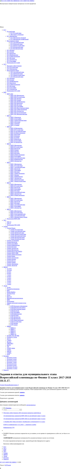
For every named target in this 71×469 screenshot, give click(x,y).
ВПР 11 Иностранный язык (18, 120)
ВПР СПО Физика (15, 98)
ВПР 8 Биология (15, 148)
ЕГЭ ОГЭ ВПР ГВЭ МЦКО (26, 0)
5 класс (9, 278)
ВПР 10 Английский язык (18, 131)
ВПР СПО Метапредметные (18, 114)
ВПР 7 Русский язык (16, 165)
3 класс (9, 281)
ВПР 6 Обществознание (17, 195)
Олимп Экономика (12, 264)
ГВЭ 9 (9, 223)
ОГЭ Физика (11, 78)
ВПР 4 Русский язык (16, 212)
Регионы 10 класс (12, 367)
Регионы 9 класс (12, 365)
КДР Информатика (16, 314)
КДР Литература (15, 317)
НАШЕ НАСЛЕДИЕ (13, 335)
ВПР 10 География (15, 140)
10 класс (9, 270)
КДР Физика (14, 323)
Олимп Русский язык (16, 229)
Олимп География (12, 243)
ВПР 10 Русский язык (16, 130)
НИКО (9, 326)
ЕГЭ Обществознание (13, 56)
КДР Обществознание (16, 320)
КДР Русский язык (15, 321)
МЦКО (5, 267)
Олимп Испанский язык (17, 237)
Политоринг (10, 301)
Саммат (9, 340)
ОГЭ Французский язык (17, 75)
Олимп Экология (12, 265)
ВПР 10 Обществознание (17, 133)
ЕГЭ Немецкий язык (16, 44)
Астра (8, 287)
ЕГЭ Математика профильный (19, 39)
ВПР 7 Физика (14, 175)
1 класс (9, 284)
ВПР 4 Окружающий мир (18, 214)
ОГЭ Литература (12, 89)
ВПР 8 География (15, 156)
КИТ (8, 290)
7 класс (9, 275)
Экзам (5, 285)
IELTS (9, 345)
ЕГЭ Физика (10, 50)
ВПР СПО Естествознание (18, 112)
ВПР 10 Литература (16, 142)
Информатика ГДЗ (8, 427)
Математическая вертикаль (15, 298)
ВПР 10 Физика (15, 136)
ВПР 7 (9, 162)
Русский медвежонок (13, 289)
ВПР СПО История (16, 105)
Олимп (5, 226)
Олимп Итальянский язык (18, 236)
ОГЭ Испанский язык (16, 76)
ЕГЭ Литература (12, 59)
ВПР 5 (9, 197)
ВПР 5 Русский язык (16, 200)
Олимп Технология (12, 257)
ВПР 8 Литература (15, 161)
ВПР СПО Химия (15, 100)
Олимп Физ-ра (11, 261)
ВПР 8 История (15, 153)
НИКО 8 (12, 331)
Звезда (9, 339)
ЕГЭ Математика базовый (18, 37)
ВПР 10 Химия (14, 137)
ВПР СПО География (16, 106)
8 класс (9, 273)
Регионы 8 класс (12, 363)
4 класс (9, 279)
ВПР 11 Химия (14, 125)
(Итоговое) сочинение (17, 34)
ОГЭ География (11, 87)
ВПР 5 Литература (15, 208)
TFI (8, 346)
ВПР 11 (9, 115)
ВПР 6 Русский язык (16, 186)
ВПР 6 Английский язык (17, 192)
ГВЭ (4, 220)
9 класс (9, 271)
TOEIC (9, 349)
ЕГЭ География (11, 61)
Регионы (6, 356)
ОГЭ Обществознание (13, 84)
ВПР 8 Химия (14, 150)
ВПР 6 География (15, 189)
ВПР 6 (9, 183)
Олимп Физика (11, 259)
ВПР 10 (9, 126)
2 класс (9, 282)
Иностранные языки (13, 41)
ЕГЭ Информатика (12, 55)
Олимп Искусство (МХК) (14, 251)
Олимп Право (11, 256)
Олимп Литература (12, 248)
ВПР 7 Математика (16, 164)
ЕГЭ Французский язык (17, 45)
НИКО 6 (12, 328)
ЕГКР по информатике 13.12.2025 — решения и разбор (19, 424)
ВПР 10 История (15, 134)
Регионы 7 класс (12, 362)
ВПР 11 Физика (15, 123)
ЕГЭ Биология (11, 53)
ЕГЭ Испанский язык (16, 47)
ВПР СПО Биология (16, 103)
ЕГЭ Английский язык (17, 42)
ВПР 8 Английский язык (17, 158)
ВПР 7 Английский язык (17, 167)
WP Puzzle (8, 465)
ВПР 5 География (15, 206)
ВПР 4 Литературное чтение (18, 217)
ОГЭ (4, 64)
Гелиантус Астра (12, 337)
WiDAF (9, 351)
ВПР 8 (9, 144)
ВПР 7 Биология (15, 169)
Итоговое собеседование (14, 66)
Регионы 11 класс (12, 368)
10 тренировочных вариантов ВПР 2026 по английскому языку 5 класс (24, 415)
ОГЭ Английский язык (17, 72)
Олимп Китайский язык (17, 239)
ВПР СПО (10, 94)
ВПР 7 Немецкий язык (17, 179)
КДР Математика (15, 318)
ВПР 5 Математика (16, 198)
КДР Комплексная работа (17, 307)
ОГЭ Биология (11, 83)
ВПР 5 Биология (15, 201)
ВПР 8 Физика (14, 151)
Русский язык (11, 31)
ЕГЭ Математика (12, 36)
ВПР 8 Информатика (16, 159)
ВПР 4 (9, 209)
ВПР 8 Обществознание (17, 154)
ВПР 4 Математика (16, 211)
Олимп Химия (11, 262)
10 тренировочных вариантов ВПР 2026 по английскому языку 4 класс (24, 418)
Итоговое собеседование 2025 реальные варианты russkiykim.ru (22, 413)
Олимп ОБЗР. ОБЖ (12, 253)
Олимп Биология (12, 242)
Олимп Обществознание (14, 254)
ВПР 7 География (15, 170)
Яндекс (9, 342)
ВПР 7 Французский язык (18, 181)
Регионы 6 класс (12, 360)
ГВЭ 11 (9, 222)
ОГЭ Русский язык (12, 67)
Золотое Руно (11, 293)
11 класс (9, 268)
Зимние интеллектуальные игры (16, 303)
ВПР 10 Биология (15, 139)
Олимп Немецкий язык (17, 232)
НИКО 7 (12, 329)
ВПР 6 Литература (15, 193)
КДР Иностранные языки (17, 309)
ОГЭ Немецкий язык (16, 73)
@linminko (8, 408)
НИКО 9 (12, 332)
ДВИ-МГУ (10, 343)
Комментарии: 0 (14, 385)
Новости (6, 370)
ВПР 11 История (15, 122)
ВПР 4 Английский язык (17, 215)
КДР (8, 304)
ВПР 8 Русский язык (16, 147)
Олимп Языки (11, 228)
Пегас (8, 295)
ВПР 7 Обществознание (17, 173)
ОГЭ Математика (12, 69)
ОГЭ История (11, 86)
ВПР (4, 92)
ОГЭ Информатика (12, 81)
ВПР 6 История (15, 190)
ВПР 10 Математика (16, 128)
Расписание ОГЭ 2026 (13, 91)
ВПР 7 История (15, 172)
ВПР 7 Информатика (16, 176)
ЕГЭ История (11, 58)
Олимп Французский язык (18, 234)
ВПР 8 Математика (16, 145)
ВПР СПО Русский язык (17, 97)
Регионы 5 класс (12, 359)
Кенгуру (9, 296)
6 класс (9, 276)
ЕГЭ (4, 30)
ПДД (8, 354)
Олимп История (11, 246)
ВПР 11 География (15, 119)
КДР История (14, 315)
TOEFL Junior (11, 348)
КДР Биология (14, 310)
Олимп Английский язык (17, 231)
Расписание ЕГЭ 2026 (13, 62)
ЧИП (8, 300)
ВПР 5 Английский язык (17, 204)
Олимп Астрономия (13, 240)
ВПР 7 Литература (15, 178)
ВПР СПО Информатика (17, 101)
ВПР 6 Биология (15, 187)
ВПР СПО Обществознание (18, 109)
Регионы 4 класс (12, 357)
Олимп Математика (13, 250)
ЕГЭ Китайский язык (16, 48)
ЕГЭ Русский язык (15, 33)
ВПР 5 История (15, 203)
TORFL (9, 353)
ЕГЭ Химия (10, 52)
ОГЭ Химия (10, 80)
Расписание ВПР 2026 (13, 218)
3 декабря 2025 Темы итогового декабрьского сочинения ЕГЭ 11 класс (24, 421)
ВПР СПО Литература (17, 111)
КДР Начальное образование (18, 306)
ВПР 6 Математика (16, 184)
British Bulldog (11, 292)
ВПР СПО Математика (17, 95)
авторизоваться (30, 405)
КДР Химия (13, 324)
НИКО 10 (13, 334)
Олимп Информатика (13, 245)
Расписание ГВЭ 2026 (13, 225)
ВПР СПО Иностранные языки (19, 108)
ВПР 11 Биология (15, 117)
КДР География (15, 312)
